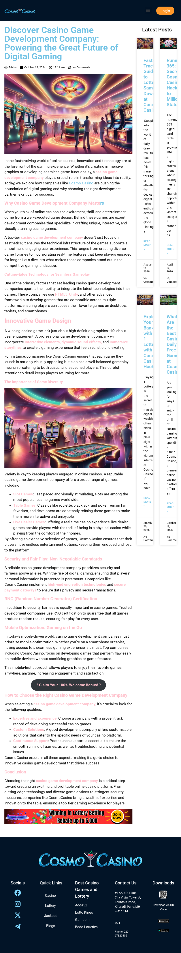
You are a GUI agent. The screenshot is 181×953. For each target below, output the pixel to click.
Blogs (50, 926)
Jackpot (50, 916)
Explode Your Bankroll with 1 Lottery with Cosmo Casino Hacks (151, 341)
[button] (148, 10)
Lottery (50, 906)
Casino (50, 895)
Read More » (147, 245)
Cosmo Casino (81, 183)
